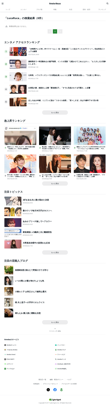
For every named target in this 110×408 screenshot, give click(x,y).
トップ (8, 9)
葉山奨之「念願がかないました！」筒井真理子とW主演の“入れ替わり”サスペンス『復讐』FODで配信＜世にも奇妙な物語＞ (56, 148)
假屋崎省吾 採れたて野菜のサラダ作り (31, 270)
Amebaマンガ (61, 359)
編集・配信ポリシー (56, 379)
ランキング (102, 9)
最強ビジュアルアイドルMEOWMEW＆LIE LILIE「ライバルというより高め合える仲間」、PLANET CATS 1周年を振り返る (91, 148)
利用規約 (36, 384)
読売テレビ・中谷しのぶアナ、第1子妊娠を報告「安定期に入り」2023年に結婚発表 (21, 148)
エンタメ (24, 9)
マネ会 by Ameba (12, 350)
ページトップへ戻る (55, 331)
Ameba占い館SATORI (63, 364)
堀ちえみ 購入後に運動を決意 (28, 313)
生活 (70, 9)
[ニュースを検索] (107, 3)
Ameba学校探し (62, 369)
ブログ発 (39, 9)
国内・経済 (86, 9)
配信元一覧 (42, 379)
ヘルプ (69, 379)
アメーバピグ (61, 354)
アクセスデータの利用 (69, 384)
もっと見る (55, 112)
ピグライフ (10, 364)
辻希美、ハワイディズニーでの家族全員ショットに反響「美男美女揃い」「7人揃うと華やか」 (65, 75)
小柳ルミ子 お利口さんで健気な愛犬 (31, 291)
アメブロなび (10, 369)
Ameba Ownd (11, 354)
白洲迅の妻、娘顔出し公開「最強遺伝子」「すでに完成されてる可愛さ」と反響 (59, 88)
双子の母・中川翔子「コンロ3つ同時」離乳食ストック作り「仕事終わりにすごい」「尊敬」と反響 (21, 176)
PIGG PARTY (10, 359)
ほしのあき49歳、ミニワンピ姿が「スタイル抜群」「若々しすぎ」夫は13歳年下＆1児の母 (63, 100)
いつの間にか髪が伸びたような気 (29, 280)
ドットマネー (61, 345)
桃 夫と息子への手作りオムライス (30, 302)
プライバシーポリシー (50, 384)
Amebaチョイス (11, 345)
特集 (55, 9)
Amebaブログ (61, 350)
